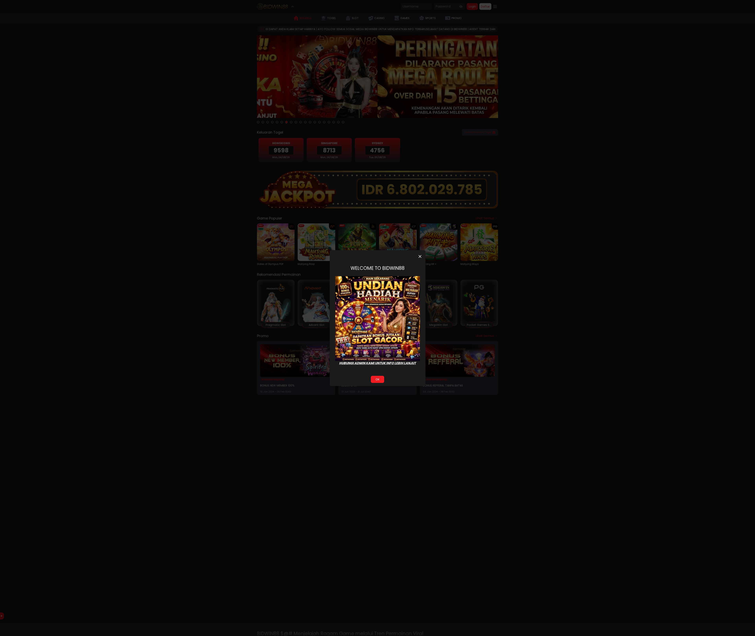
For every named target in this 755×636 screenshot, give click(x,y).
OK (377, 379)
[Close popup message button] (420, 256)
